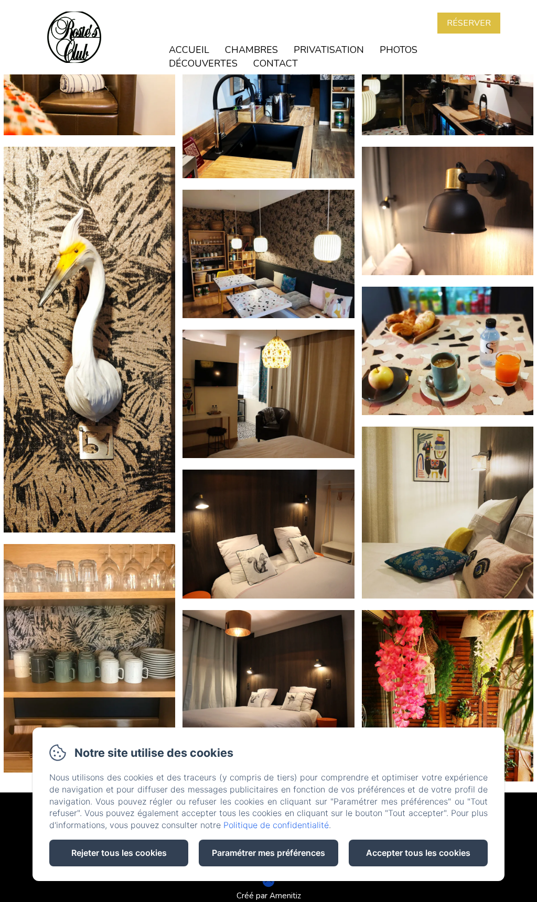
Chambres (251, 50)
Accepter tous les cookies (418, 852)
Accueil (189, 50)
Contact (275, 63)
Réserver (469, 23)
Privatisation (329, 50)
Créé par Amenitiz (269, 895)
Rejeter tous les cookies (119, 852)
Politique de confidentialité (276, 825)
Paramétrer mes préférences (268, 852)
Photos (398, 50)
